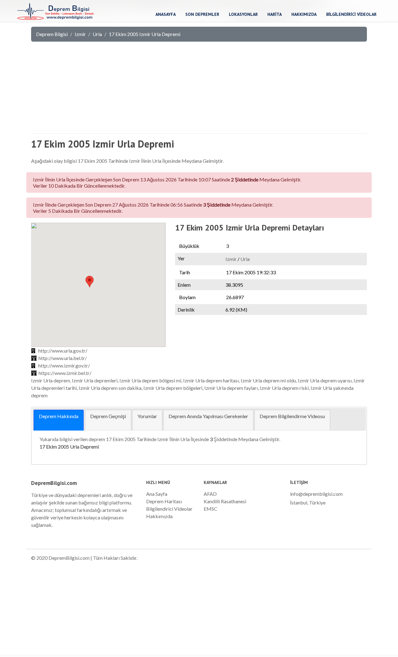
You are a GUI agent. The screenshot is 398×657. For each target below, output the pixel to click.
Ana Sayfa (156, 494)
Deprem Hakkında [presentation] (58, 416)
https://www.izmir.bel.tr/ (65, 373)
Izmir (80, 34)
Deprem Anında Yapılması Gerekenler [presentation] (208, 416)
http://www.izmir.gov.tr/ (64, 365)
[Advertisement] (199, 90)
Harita (274, 14)
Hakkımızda (304, 14)
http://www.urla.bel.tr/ (63, 358)
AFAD (210, 494)
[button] (90, 281)
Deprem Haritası (164, 501)
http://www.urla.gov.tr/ (62, 351)
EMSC (210, 509)
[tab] (59, 420)
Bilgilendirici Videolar (351, 14)
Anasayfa (165, 14)
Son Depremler (202, 14)
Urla (97, 34)
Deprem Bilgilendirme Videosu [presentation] (292, 416)
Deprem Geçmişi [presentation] (108, 416)
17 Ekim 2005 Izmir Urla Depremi (144, 34)
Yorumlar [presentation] (147, 416)
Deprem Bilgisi (52, 34)
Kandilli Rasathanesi (225, 501)
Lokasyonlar (243, 14)
